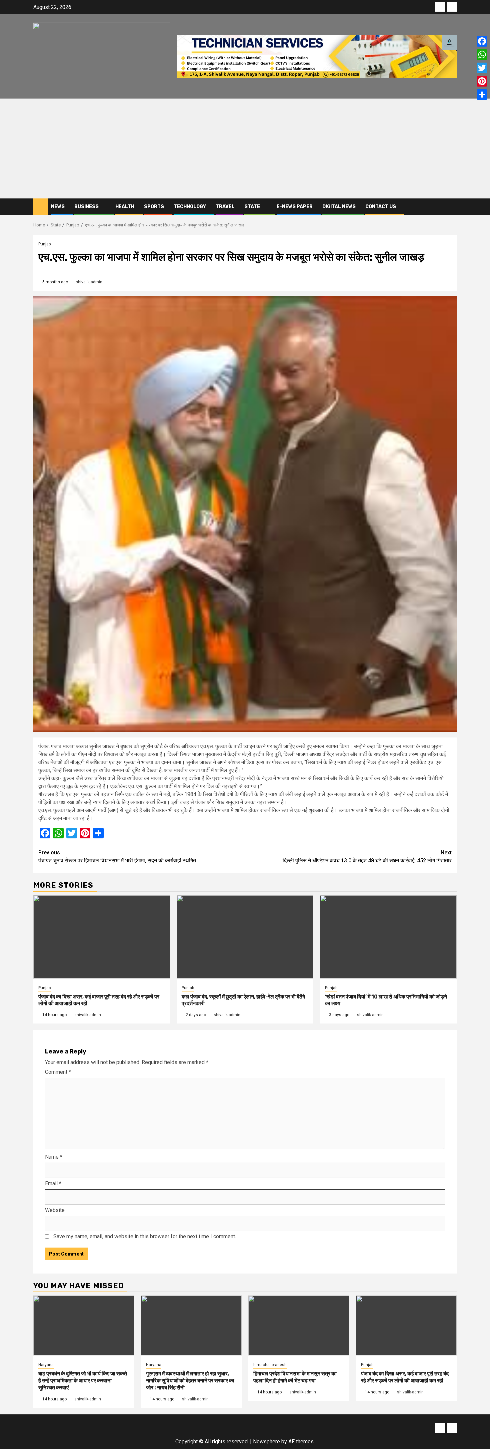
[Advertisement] (245, 148)
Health (124, 206)
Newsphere (266, 1441)
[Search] (452, 206)
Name (53, 1157)
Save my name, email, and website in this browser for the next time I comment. (144, 1236)
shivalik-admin (89, 282)
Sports (154, 206)
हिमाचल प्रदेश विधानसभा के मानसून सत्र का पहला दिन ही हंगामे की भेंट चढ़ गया (295, 1377)
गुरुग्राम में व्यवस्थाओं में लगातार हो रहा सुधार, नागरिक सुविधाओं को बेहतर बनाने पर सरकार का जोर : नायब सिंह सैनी (190, 1380)
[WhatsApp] (482, 54)
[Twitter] (482, 68)
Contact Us (380, 206)
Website (55, 1210)
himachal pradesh (270, 1364)
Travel (225, 206)
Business (86, 206)
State (252, 206)
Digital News (339, 206)
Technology (190, 206)
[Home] (40, 206)
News (58, 206)
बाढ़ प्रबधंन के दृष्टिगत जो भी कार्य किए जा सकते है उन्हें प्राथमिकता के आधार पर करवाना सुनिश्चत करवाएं (82, 1380)
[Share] (482, 94)
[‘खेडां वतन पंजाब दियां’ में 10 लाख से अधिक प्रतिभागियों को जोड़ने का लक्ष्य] (388, 937)
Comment (58, 1072)
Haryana (46, 1364)
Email (53, 1183)
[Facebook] (482, 41)
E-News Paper (295, 206)
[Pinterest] (482, 81)
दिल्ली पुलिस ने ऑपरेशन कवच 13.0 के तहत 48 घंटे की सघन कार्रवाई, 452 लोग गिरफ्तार (367, 856)
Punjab (44, 244)
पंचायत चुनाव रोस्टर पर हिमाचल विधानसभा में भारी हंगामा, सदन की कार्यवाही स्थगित (117, 856)
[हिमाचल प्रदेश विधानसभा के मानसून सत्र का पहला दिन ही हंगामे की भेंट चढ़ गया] (298, 1325)
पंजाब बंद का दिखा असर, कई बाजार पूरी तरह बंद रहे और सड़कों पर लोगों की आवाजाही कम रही (405, 1377)
